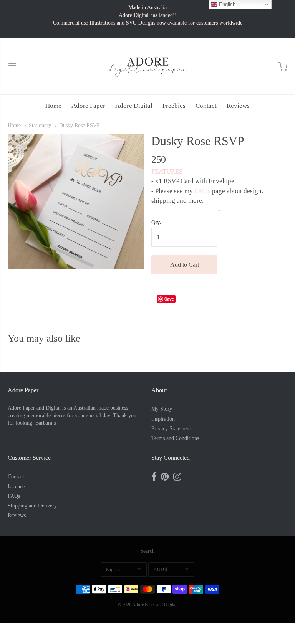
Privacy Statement (171, 428)
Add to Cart (184, 264)
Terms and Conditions (175, 438)
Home (53, 105)
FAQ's (202, 191)
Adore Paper (88, 105)
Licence (16, 486)
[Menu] (12, 66)
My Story (161, 409)
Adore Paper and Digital (154, 604)
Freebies (174, 105)
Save (169, 299)
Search (147, 551)
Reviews (238, 105)
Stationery (40, 125)
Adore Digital (133, 105)
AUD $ (160, 569)
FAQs (14, 496)
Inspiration (163, 419)
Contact (206, 105)
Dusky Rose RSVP (79, 125)
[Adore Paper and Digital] (147, 66)
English (113, 569)
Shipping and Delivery (32, 506)
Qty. (156, 222)
